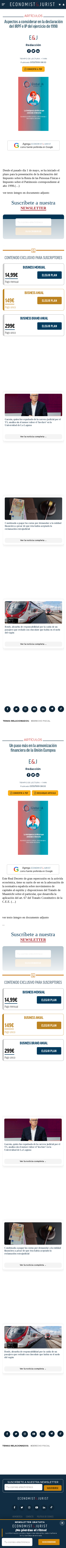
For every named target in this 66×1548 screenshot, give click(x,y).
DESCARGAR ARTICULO (46, 793)
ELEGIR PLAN (49, 275)
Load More (33, 1460)
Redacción (33, 45)
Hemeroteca (17, 1516)
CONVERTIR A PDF (34, 69)
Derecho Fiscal (41, 721)
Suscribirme (49, 1542)
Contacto (29, 1516)
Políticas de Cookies (45, 1516)
